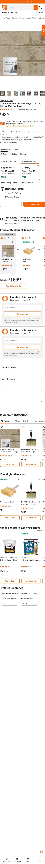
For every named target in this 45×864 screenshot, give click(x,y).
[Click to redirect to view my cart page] (40, 7)
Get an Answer (22, 314)
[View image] (2, 93)
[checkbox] (6, 193)
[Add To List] (36, 103)
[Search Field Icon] (36, 7)
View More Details (9, 142)
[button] (22, 367)
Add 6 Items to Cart (14, 286)
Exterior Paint (17, 18)
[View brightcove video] (22, 93)
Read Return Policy (12, 223)
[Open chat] (43, 30)
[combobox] (20, 7)
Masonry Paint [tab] (21, 421)
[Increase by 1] (19, 204)
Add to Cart (35, 204)
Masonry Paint (30, 18)
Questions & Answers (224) (26, 109)
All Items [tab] (5, 421)
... (2, 18)
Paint (8, 18)
